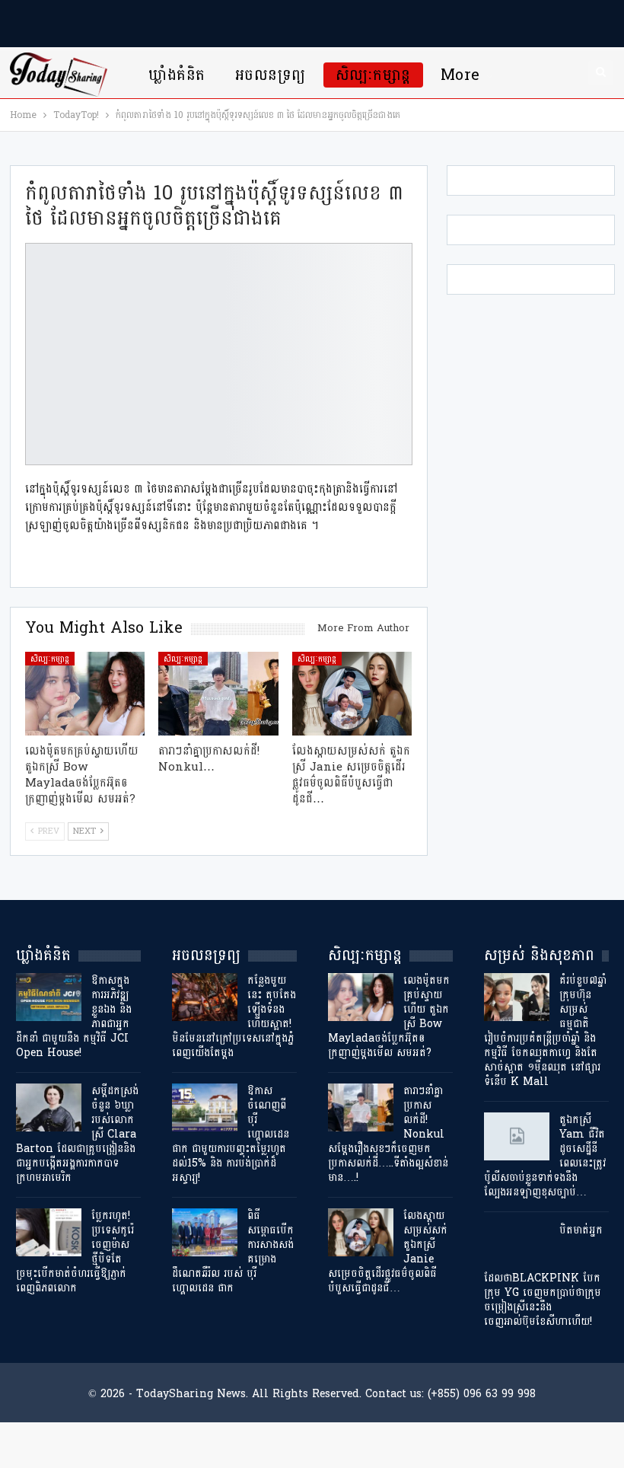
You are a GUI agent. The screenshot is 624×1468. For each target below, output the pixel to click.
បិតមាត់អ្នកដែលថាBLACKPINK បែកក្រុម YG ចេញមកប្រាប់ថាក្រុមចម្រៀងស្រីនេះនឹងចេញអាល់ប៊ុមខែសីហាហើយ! (543, 1276)
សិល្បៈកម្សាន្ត (373, 75)
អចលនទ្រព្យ (270, 75)
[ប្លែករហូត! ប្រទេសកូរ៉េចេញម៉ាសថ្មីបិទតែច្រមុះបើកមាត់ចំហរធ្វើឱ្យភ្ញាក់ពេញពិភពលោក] (48, 1232)
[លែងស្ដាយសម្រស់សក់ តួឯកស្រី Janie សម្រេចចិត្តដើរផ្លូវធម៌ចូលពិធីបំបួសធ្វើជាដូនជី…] (352, 694)
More (460, 75)
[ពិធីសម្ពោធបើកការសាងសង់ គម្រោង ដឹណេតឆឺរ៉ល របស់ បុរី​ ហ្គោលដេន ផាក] (204, 1232)
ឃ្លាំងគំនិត (176, 75)
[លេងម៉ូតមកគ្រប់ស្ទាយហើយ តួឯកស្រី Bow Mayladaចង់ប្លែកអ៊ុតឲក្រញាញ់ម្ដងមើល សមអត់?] (85, 694)
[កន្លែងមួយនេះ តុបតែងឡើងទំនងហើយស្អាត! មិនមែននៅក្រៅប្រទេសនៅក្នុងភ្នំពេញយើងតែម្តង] (204, 997)
